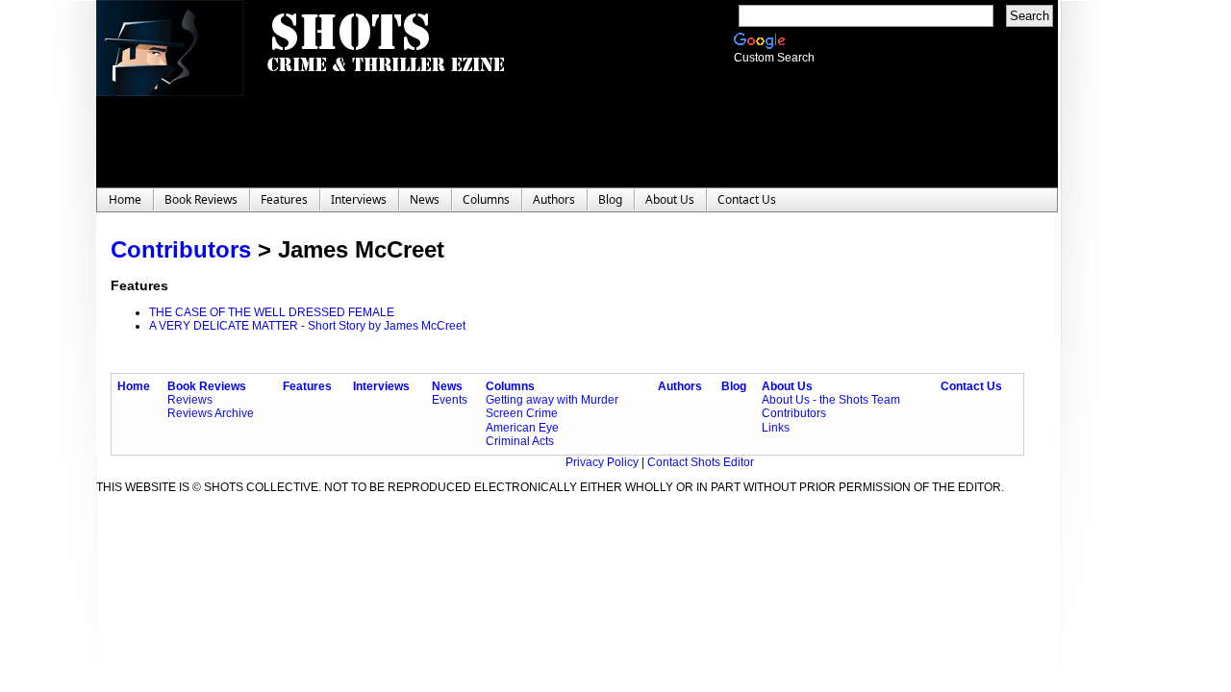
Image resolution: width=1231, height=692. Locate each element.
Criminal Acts (520, 441)
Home (133, 386)
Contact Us (971, 386)
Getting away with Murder (552, 400)
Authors (680, 386)
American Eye (522, 427)
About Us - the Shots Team (831, 400)
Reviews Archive (210, 413)
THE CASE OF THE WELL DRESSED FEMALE (271, 312)
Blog (733, 386)
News (447, 386)
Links (776, 427)
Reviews (190, 400)
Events (449, 400)
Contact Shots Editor (700, 462)
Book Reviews (206, 386)
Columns (510, 386)
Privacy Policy (603, 462)
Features (307, 386)
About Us (787, 386)
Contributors (181, 249)
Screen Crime (522, 413)
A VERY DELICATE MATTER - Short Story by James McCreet (307, 326)
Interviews (381, 386)
